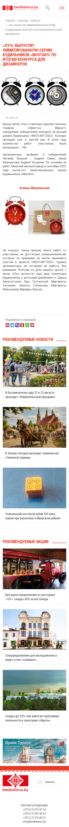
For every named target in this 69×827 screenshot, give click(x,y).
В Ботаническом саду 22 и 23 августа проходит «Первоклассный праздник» (30, 394)
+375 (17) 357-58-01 (34, 813)
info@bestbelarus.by (34, 821)
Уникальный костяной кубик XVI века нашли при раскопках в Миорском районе (32, 516)
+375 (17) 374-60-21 (34, 817)
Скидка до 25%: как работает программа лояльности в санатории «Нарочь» (32, 718)
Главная (10, 20)
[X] (32, 325)
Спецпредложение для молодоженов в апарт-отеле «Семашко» (31, 657)
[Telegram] (12, 325)
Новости (35, 20)
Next (62, 210)
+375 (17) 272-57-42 (34, 809)
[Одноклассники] (22, 325)
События (23, 20)
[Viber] (17, 325)
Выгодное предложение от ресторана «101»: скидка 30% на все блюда (30, 597)
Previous (6, 210)
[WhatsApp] (27, 325)
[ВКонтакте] (7, 325)
